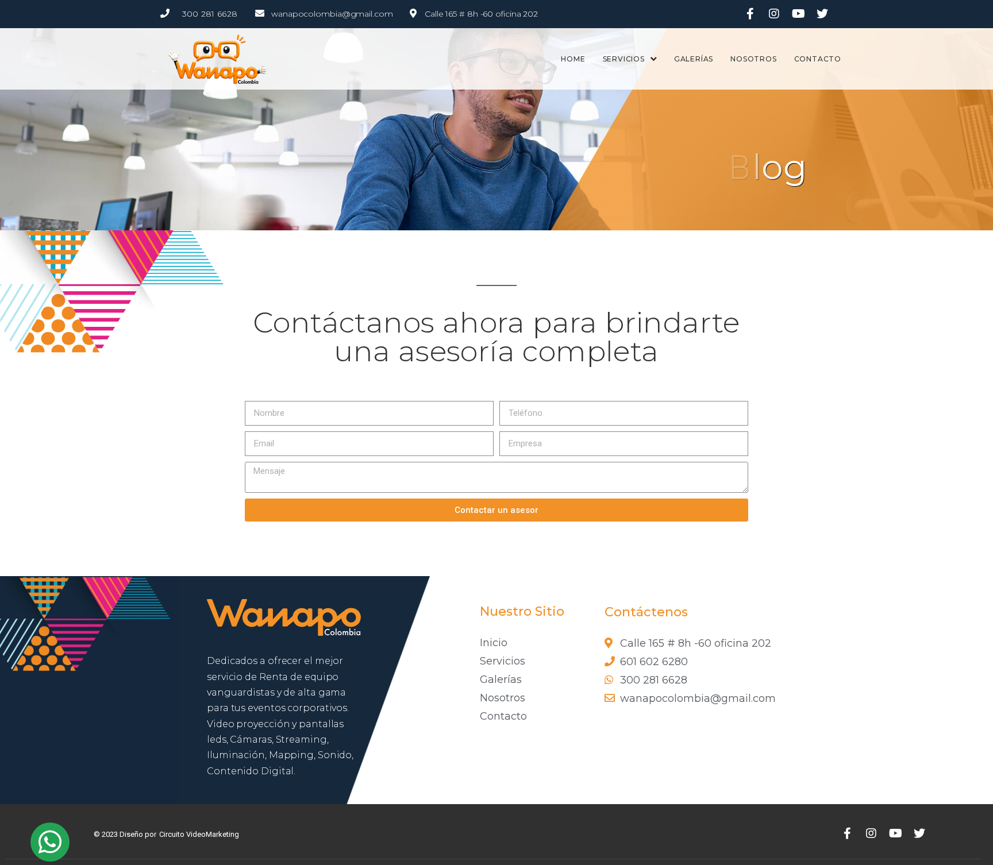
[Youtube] (798, 14)
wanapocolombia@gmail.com (332, 14)
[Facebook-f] (750, 14)
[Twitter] (822, 14)
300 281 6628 (210, 14)
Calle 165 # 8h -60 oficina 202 (481, 14)
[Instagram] (774, 14)
